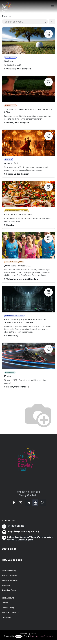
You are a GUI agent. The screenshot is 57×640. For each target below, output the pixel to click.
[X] (21, 502)
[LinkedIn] (28, 502)
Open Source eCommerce (41, 636)
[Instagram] (43, 502)
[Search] (44, 21)
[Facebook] (13, 502)
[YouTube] (35, 502)
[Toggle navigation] (52, 6)
